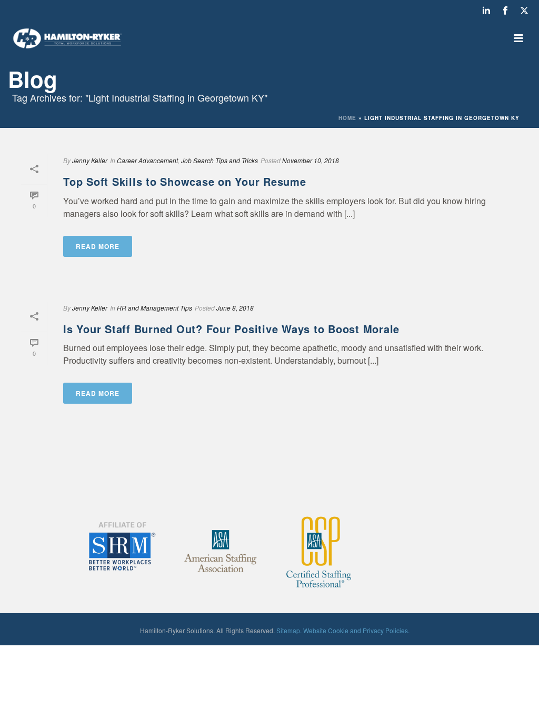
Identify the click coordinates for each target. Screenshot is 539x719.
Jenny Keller (89, 160)
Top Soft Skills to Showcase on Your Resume (184, 181)
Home (347, 118)
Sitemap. (289, 630)
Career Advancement (147, 160)
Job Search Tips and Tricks (219, 160)
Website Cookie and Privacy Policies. (356, 630)
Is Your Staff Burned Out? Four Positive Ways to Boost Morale (231, 328)
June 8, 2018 (235, 307)
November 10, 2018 (310, 160)
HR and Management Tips (154, 307)
